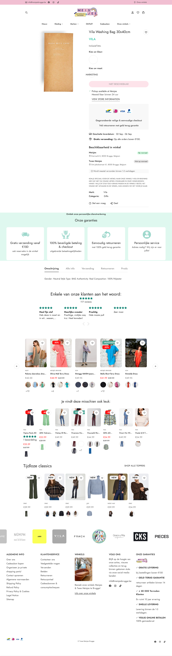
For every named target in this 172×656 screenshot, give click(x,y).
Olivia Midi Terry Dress (59, 373)
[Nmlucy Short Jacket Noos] (118, 487)
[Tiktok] (58, 2)
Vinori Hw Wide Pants (125, 433)
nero (53, 385)
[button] (143, 12)
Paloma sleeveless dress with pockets (35, 373)
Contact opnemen (14, 575)
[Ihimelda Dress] (136, 353)
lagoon (67, 385)
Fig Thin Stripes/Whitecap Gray (68, 514)
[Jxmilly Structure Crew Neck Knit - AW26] (96, 487)
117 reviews (86, 301)
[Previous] (15, 417)
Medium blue (78, 385)
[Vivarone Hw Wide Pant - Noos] (78, 417)
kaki (28, 385)
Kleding (58, 24)
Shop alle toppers (134, 465)
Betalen (44, 571)
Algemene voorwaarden (17, 579)
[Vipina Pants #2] (30, 417)
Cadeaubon (105, 24)
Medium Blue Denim (58, 444)
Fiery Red (128, 385)
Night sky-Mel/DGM (61, 514)
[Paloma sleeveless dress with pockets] (36, 353)
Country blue (89, 514)
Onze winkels (122, 24)
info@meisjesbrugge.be (120, 581)
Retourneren (46, 575)
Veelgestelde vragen (50, 563)
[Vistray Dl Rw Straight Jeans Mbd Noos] (62, 417)
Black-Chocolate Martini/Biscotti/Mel (47, 514)
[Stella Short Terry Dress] (111, 353)
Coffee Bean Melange (132, 514)
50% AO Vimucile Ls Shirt (108, 433)
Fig (90, 444)
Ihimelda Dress (131, 373)
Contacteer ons (48, 559)
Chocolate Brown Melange (110, 514)
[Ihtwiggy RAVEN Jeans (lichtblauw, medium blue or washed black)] (86, 353)
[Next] (156, 417)
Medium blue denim (122, 444)
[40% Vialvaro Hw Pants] (46, 417)
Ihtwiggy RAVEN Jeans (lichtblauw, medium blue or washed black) (85, 373)
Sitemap (10, 599)
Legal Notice (12, 595)
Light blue (92, 385)
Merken (73, 24)
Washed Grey (85, 385)
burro (60, 385)
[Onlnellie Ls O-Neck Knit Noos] (139, 487)
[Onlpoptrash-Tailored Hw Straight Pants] (33, 487)
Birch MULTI (106, 447)
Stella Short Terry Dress (110, 373)
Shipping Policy (13, 583)
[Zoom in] (81, 34)
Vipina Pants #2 (29, 433)
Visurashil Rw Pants (92, 433)
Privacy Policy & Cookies (17, 591)
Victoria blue (90, 451)
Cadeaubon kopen (15, 563)
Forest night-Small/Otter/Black (54, 514)
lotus (117, 385)
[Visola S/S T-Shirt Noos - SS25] (142, 417)
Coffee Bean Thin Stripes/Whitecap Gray (75, 514)
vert (42, 385)
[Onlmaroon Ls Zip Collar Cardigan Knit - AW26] (54, 487)
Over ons (10, 559)
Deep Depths (26, 514)
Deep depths (97, 444)
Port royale (74, 444)
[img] (86, 298)
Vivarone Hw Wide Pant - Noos (76, 433)
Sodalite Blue (135, 385)
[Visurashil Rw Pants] (94, 417)
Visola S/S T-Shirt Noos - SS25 (140, 433)
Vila (92, 39)
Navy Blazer (26, 454)
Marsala (81, 444)
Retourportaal (47, 579)
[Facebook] (49, 2)
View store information (106, 99)
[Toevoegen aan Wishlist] (146, 32)
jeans (35, 385)
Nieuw (44, 24)
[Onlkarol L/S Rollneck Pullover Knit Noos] (75, 487)
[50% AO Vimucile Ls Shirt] (110, 417)
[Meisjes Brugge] (86, 12)
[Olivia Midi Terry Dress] (61, 353)
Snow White (138, 444)
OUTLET (89, 24)
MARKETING (93, 59)
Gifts (106, 196)
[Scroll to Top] (167, 643)
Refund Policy (12, 587)
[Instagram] (53, 2)
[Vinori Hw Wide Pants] (126, 417)
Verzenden (46, 567)
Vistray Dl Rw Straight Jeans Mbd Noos (60, 433)
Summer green (42, 447)
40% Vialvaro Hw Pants (45, 433)
